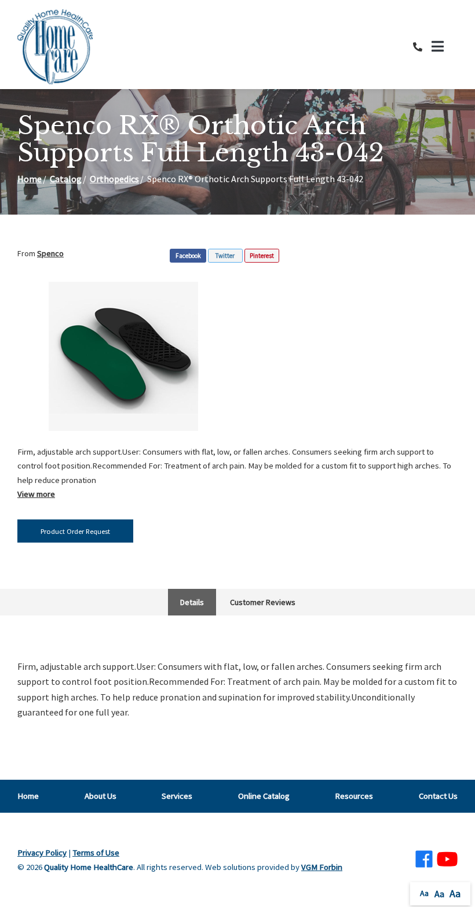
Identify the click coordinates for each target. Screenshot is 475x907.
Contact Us (438, 795)
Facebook (188, 256)
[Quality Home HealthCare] (55, 46)
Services (177, 795)
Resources (354, 795)
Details (192, 602)
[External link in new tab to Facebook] (424, 860)
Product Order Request (75, 531)
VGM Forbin (321, 866)
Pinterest (262, 256)
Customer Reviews (262, 602)
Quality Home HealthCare (88, 866)
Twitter (225, 256)
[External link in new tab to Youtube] (447, 860)
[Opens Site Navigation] (445, 46)
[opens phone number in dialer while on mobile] (422, 46)
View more (36, 493)
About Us (100, 795)
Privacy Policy (42, 852)
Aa (424, 893)
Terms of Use (95, 852)
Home (29, 179)
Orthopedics (114, 179)
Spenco (50, 253)
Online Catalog (264, 795)
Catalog (66, 179)
